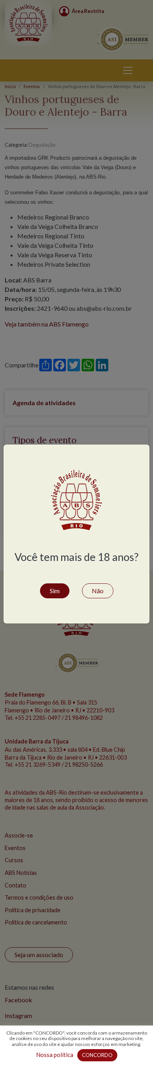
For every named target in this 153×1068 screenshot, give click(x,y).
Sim (55, 590)
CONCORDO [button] (97, 1055)
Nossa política (54, 1054)
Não (98, 590)
